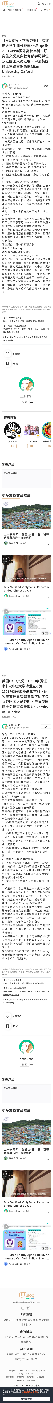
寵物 (43, 329)
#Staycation (22, 1359)
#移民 (34, 1359)
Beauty (36, 1370)
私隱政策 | (42, 1377)
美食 (30, 329)
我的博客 (26, 1341)
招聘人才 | (22, 1380)
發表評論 (11, 472)
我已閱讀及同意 (26, 1399)
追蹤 (46, 86)
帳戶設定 (20, 1337)
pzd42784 (14, 84)
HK (29, 1370)
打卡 (17, 329)
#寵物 (10, 1354)
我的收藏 (31, 1337)
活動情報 (15, 332)
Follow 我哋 (8, 340)
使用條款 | (31, 1377)
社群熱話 (31, 9)
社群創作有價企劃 (12, 9)
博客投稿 (26, 1324)
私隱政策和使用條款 (30, 1392)
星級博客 (33, 1320)
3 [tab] (28, 19)
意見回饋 (44, 1320)
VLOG (12, 1320)
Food (44, 1370)
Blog (22, 1373)
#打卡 (25, 1354)
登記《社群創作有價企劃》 (33, 321)
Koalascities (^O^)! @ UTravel (31, 441)
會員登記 (46, 3)
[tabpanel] (26, 16)
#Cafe (41, 1354)
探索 (5, 1320)
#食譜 (33, 1354)
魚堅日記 (12, 441)
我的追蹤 (43, 1337)
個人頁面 (9, 1337)
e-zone (30, 1373)
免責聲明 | (21, 1377)
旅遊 (4, 35)
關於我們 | (11, 1377)
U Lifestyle (11, 1370)
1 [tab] (21, 19)
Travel (22, 1370)
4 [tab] (32, 19)
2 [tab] (24, 19)
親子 (37, 329)
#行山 (18, 1354)
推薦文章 (21, 1320)
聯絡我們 (31, 1380)
